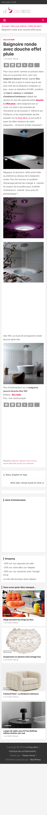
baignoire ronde (24, 461)
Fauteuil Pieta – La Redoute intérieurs (21, 694)
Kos (24, 463)
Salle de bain (8, 40)
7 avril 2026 (7, 623)
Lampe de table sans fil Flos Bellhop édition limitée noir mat (20, 732)
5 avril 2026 (7, 697)
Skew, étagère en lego (16, 474)
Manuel (15, 59)
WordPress (35, 759)
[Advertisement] (23, 308)
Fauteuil (7, 614)
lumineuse (30, 463)
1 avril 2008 (7, 59)
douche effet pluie (9, 463)
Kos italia (16, 394)
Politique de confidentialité (22, 751)
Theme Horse (28, 755)
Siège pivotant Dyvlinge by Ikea (18, 619)
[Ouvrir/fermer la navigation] (4, 20)
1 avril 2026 (7, 736)
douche (33, 461)
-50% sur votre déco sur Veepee (19, 567)
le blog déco (21, 118)
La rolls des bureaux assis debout (19, 579)
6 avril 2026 (7, 660)
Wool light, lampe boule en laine (26, 483)
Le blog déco (31, 747)
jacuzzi (19, 463)
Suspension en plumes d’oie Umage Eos (22, 657)
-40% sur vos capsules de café (18, 563)
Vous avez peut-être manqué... (19, 587)
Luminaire (7, 651)
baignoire (14, 461)
